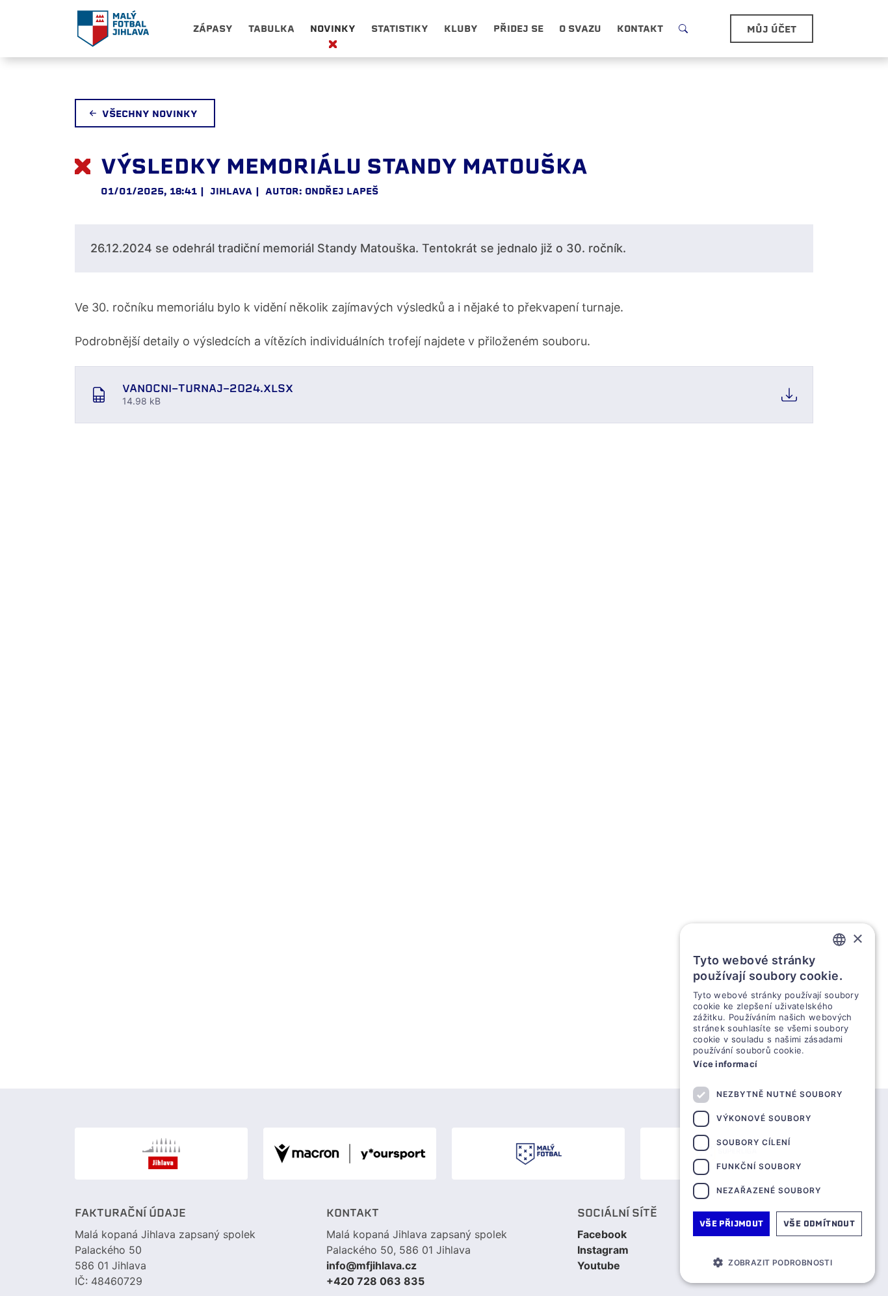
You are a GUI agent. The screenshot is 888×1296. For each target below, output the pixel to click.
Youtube (598, 1265)
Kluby (461, 28)
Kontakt (640, 28)
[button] (777, 1262)
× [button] (857, 939)
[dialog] (777, 1103)
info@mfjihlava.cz (371, 1265)
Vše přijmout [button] (731, 1223)
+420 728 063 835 (375, 1281)
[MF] (538, 1154)
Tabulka (271, 28)
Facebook (602, 1234)
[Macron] (349, 1154)
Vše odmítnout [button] (819, 1223)
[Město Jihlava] (161, 1154)
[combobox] (839, 939)
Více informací (725, 1064)
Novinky (333, 28)
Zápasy (213, 28)
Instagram (603, 1249)
